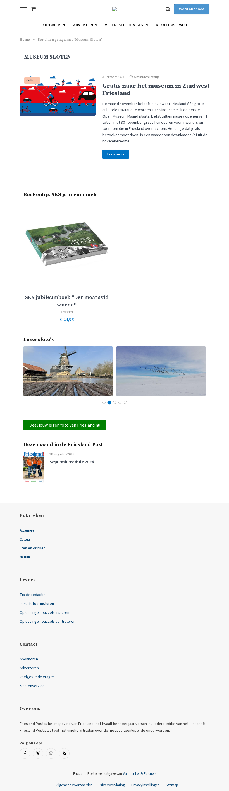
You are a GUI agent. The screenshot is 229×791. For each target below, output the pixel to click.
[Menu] (23, 9)
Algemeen (28, 530)
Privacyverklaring (112, 785)
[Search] (167, 9)
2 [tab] (109, 402)
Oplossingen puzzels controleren (47, 621)
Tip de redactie (33, 595)
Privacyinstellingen (145, 785)
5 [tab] (125, 402)
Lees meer (116, 154)
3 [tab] (114, 402)
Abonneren (53, 25)
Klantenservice (172, 25)
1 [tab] (104, 402)
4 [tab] (120, 402)
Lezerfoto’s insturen (37, 604)
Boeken (67, 312)
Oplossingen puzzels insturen (44, 612)
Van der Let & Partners (139, 773)
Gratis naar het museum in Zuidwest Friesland (155, 89)
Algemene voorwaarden (74, 785)
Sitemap (172, 785)
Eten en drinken (33, 548)
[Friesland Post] (114, 9)
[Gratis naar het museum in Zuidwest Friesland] (58, 94)
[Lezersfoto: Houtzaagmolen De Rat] (68, 371)
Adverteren (85, 25)
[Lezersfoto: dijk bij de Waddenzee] (161, 371)
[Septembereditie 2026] (33, 467)
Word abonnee (191, 9)
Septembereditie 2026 (71, 461)
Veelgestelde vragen (126, 25)
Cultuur (32, 80)
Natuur (25, 557)
